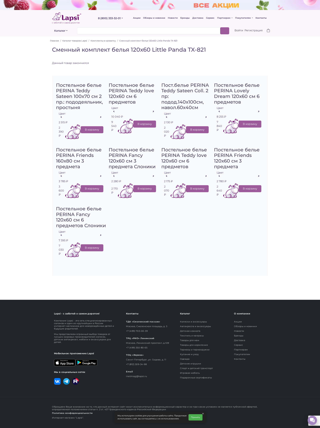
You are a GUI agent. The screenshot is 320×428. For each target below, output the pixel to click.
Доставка (197, 18)
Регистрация (253, 30)
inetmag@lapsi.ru (136, 376)
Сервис (210, 18)
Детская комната (190, 331)
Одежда (185, 359)
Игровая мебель (190, 373)
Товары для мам (189, 340)
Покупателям (243, 18)
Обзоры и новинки (154, 18)
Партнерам (224, 18)
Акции (136, 18)
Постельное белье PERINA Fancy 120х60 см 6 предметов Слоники (81, 217)
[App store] (64, 362)
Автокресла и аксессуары (195, 326)
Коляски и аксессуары (193, 321)
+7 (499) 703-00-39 (137, 331)
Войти (238, 30)
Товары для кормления (194, 345)
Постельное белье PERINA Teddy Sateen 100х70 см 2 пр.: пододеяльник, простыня (79, 96)
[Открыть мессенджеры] (312, 420)
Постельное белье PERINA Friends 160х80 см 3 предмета (79, 158)
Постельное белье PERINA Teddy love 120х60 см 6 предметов (131, 93)
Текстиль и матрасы (192, 335)
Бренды (185, 18)
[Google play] (86, 362)
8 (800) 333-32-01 (109, 18)
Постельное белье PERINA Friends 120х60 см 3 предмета (237, 158)
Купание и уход (189, 354)
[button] (266, 31)
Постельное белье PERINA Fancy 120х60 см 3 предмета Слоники (132, 158)
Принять (195, 417)
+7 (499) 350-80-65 (136, 347)
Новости (173, 18)
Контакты (261, 18)
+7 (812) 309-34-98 (136, 364)
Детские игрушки (190, 363)
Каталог (60, 30)
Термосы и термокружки (195, 349)
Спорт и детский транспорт (196, 368)
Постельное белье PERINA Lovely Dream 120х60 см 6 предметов (237, 93)
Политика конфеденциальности (72, 413)
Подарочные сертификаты (196, 377)
